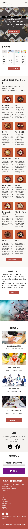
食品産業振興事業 (14, 389)
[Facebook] (17, 446)
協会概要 (4, 499)
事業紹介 (4, 505)
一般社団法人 (5, 2)
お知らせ (4, 497)
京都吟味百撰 (5, 501)
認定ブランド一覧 (6, 503)
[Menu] (26, 3)
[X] (10, 446)
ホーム (3, 495)
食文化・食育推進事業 (14, 367)
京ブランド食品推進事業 (14, 410)
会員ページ (4, 509)
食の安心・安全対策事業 (14, 346)
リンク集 (4, 507)
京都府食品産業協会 (7, 4)
